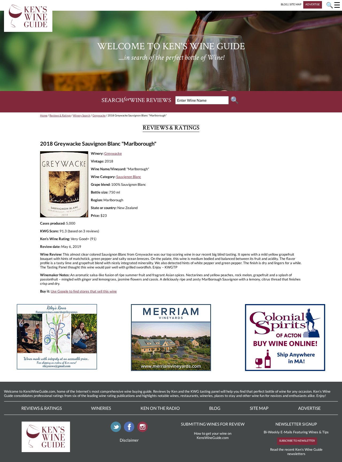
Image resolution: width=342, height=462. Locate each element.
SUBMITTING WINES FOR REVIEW (212, 424)
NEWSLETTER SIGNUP (296, 424)
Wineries (101, 408)
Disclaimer (129, 440)
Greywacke (99, 115)
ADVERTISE (312, 4)
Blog (214, 408)
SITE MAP (295, 4)
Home (43, 115)
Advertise (309, 408)
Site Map (259, 408)
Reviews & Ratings (60, 115)
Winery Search (81, 115)
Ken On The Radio (160, 408)
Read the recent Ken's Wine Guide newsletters (296, 451)
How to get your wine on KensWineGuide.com (212, 435)
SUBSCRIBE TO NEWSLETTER (297, 440)
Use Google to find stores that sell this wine (84, 291)
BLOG (284, 4)
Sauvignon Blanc (128, 177)
